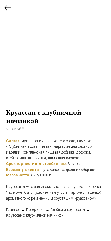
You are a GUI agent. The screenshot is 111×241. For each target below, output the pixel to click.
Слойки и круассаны (67, 210)
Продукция (35, 210)
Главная (13, 210)
